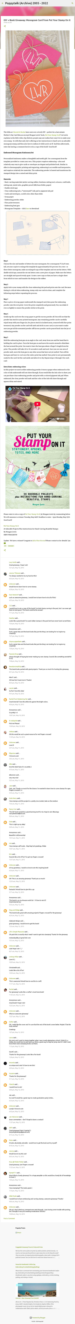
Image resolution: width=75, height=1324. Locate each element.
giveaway (11, 546)
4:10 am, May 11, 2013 (16, 769)
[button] (5, 26)
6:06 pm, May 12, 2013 (16, 1090)
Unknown (12, 584)
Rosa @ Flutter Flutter (16, 1162)
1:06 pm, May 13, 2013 (16, 1180)
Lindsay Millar (14, 957)
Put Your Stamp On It (52, 135)
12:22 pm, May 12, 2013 (17, 1005)
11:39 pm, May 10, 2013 (17, 737)
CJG (10, 605)
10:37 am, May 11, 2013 (17, 849)
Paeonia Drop (13, 654)
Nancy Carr (12, 809)
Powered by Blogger (38, 1317)
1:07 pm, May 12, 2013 (16, 1032)
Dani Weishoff (14, 595)
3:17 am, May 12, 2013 (16, 892)
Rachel (11, 989)
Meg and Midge (14, 910)
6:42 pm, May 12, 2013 (16, 1111)
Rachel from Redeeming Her (18, 699)
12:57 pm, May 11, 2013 (17, 859)
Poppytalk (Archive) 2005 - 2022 (26, 3)
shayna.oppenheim (15, 641)
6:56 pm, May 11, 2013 (16, 870)
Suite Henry (13, 798)
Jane (10, 786)
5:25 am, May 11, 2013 (16, 780)
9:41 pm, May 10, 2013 (16, 693)
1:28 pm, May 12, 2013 (16, 1057)
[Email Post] (5, 543)
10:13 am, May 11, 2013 (17, 838)
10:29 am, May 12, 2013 (17, 962)
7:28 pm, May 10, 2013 (16, 648)
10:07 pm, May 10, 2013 (17, 715)
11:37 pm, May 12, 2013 (17, 1122)
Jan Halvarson (14, 1117)
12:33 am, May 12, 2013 (17, 881)
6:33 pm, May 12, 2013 (16, 1100)
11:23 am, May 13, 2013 (17, 1167)
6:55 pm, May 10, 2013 (16, 600)
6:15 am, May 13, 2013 (16, 1135)
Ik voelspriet (13, 721)
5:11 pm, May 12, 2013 (16, 1079)
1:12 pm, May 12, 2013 (16, 1046)
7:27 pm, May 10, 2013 (16, 636)
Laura (11, 1037)
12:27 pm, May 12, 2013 (17, 1016)
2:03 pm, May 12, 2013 (16, 1068)
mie (10, 843)
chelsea (11, 731)
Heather (11, 618)
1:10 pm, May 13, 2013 (16, 1191)
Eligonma (12, 753)
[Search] (50, 3)
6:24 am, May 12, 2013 (16, 915)
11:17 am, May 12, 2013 (17, 984)
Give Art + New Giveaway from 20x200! (27, 1298)
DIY (5, 546)
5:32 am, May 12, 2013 (16, 905)
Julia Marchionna (39, 541)
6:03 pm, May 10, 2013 (16, 578)
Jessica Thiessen (14, 573)
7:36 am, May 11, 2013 (16, 804)
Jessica (11, 1151)
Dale (10, 821)
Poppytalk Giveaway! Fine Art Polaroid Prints (29, 1247)
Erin (10, 854)
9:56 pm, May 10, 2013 (16, 704)
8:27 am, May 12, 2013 (16, 951)
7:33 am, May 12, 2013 (16, 926)
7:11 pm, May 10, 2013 (16, 613)
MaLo (11, 1140)
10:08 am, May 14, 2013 (17, 1214)
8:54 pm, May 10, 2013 (16, 683)
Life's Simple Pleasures (16, 932)
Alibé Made (13, 1196)
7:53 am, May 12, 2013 (16, 940)
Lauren (11, 688)
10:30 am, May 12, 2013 (17, 973)
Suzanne (12, 1073)
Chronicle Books (19, 132)
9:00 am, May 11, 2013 (16, 816)
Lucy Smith (12, 562)
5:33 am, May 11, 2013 (16, 793)
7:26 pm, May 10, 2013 (16, 623)
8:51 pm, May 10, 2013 (16, 672)
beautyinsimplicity (15, 666)
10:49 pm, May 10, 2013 (17, 726)
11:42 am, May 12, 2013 (17, 995)
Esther (11, 1022)
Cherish (11, 1084)
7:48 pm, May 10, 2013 (16, 661)
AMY (10, 1128)
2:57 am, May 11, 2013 (16, 748)
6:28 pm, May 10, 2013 (16, 589)
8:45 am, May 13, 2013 (16, 1156)
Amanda (12, 1062)
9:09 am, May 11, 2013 (16, 827)
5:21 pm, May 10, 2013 (16, 568)
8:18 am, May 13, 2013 (16, 1146)
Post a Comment (9, 1218)
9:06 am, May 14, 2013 (16, 1201)
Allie (10, 764)
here (27, 208)
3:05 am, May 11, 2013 (16, 759)
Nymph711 (12, 1173)
